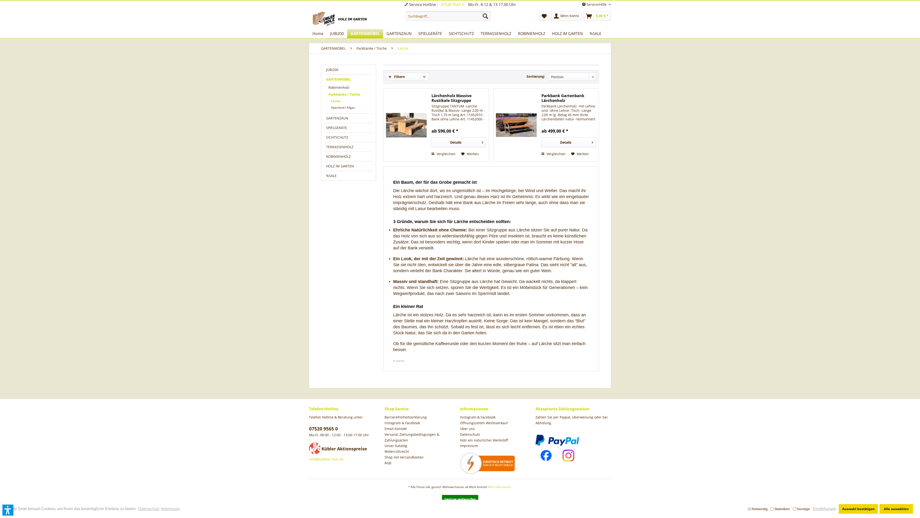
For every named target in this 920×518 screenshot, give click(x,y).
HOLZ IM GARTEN (340, 166)
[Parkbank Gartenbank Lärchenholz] (516, 125)
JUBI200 (332, 69)
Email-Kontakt (396, 428)
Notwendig (760, 509)
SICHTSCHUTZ (337, 137)
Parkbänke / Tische (344, 94)
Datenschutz (470, 434)
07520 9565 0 (453, 4)
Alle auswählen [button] (896, 509)
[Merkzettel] (544, 16)
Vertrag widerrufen (460, 499)
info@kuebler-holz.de (326, 459)
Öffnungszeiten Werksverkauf (484, 423)
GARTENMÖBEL (338, 79)
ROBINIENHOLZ (338, 156)
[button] (7, 510)
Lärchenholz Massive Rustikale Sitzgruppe (451, 98)
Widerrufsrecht (397, 451)
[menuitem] (448, 16)
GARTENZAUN (337, 118)
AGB (388, 463)
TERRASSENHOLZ (339, 147)
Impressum (469, 445)
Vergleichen (445, 154)
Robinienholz (339, 87)
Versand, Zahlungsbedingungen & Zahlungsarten (412, 437)
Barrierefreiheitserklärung (406, 417)
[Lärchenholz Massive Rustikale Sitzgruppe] (406, 125)
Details (455, 142)
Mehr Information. (500, 487)
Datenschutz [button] (149, 509)
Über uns (467, 428)
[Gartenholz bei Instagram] (568, 455)
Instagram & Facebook (402, 423)
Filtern (399, 76)
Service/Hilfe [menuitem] (597, 4)
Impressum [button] (170, 509)
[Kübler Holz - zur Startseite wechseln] (340, 19)
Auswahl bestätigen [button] (858, 509)
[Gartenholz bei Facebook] (546, 455)
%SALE (331, 175)
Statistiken (782, 509)
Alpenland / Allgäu (343, 108)
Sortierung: (536, 76)
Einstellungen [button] (824, 509)
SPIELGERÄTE (336, 127)
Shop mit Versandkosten (404, 457)
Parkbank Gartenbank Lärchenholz (562, 98)
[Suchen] (485, 16)
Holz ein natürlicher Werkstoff (484, 440)
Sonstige (803, 509)
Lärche (335, 101)
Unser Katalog (396, 445)
